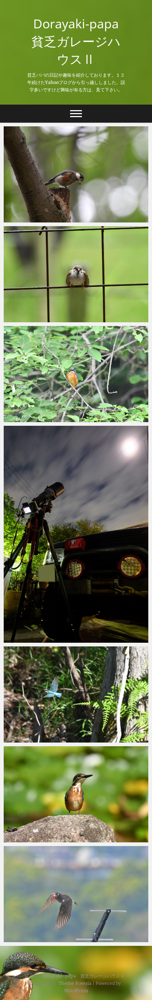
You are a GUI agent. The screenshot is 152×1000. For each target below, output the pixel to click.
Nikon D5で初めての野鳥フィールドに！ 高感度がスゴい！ (74, 214)
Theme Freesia (75, 983)
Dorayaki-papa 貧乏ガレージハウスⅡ (78, 41)
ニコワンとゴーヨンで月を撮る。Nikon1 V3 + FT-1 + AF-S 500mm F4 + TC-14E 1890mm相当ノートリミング (75, 630)
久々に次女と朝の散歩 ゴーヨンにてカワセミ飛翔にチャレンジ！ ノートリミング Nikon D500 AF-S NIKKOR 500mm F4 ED (74, 730)
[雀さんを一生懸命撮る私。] (76, 274)
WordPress (76, 990)
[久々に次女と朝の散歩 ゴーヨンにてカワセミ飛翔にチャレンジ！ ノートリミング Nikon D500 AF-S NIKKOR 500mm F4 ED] (76, 694)
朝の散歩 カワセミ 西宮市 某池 (55, 418)
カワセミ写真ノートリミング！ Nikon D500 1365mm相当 (66, 834)
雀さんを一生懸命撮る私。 (44, 318)
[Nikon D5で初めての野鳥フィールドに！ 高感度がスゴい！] (76, 174)
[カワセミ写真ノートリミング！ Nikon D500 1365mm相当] (76, 794)
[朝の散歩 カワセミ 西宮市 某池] (76, 374)
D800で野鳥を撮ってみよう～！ (51, 938)
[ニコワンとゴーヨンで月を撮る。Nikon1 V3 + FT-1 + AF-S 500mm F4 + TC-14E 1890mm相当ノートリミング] (76, 534)
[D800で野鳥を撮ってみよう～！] (76, 894)
